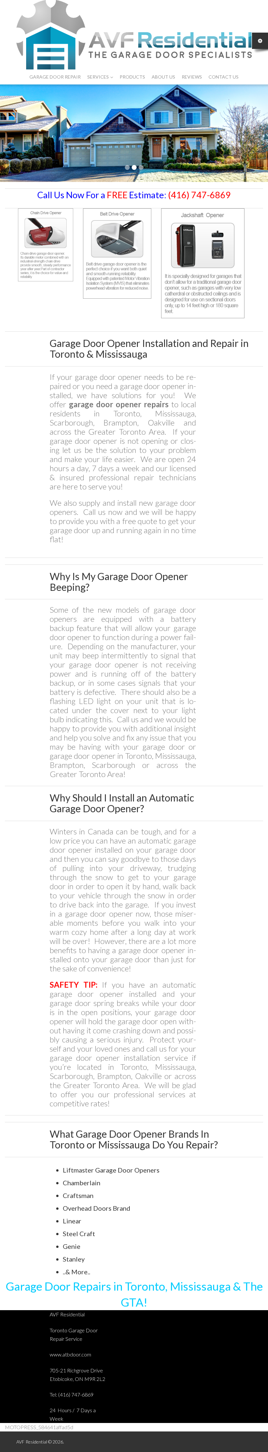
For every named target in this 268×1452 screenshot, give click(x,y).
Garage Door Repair (55, 77)
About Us (163, 77)
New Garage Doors (60, 106)
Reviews (192, 77)
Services (98, 77)
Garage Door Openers (153, 106)
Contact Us (224, 77)
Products (132, 77)
